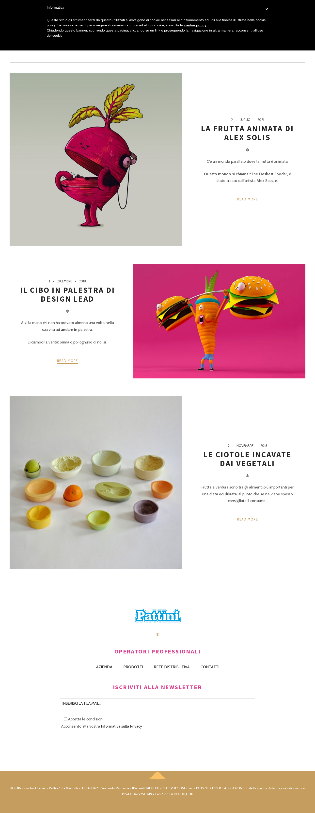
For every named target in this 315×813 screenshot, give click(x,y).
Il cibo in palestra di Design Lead (67, 294)
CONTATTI (210, 667)
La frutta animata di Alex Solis (247, 133)
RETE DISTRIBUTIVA (172, 667)
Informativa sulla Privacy (121, 726)
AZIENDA (104, 667)
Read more (247, 199)
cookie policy (195, 25)
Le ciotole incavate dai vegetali (247, 459)
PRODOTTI (133, 667)
